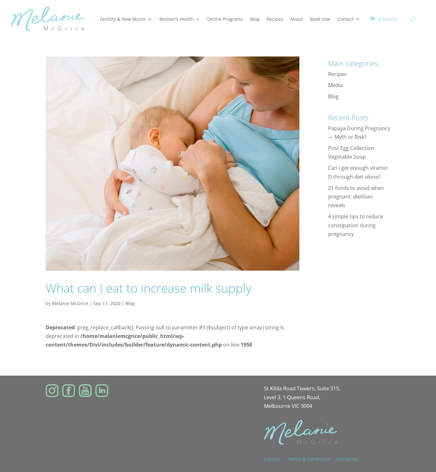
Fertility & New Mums (123, 19)
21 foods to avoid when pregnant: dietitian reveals (356, 196)
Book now (320, 19)
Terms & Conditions (309, 459)
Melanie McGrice (70, 303)
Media (335, 85)
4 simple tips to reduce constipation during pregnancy (355, 225)
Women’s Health (176, 19)
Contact (345, 19)
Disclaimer (347, 459)
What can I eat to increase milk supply (148, 288)
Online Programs (225, 19)
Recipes (275, 19)
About (296, 19)
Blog (254, 19)
